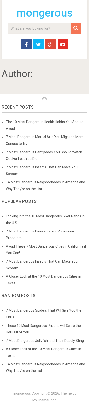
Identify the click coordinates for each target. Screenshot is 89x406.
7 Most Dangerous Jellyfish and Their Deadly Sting (45, 341)
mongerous (44, 12)
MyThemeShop (44, 400)
